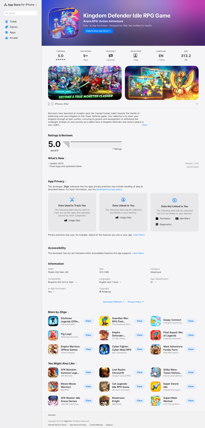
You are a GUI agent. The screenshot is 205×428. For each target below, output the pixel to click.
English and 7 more (108, 282)
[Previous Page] (45, 83)
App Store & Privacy (78, 425)
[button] (20, 21)
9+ (152, 282)
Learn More (139, 235)
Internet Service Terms (57, 425)
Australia (51, 415)
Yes (50, 291)
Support (109, 425)
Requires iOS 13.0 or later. (61, 282)
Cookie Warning (96, 425)
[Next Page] (202, 83)
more (144, 125)
